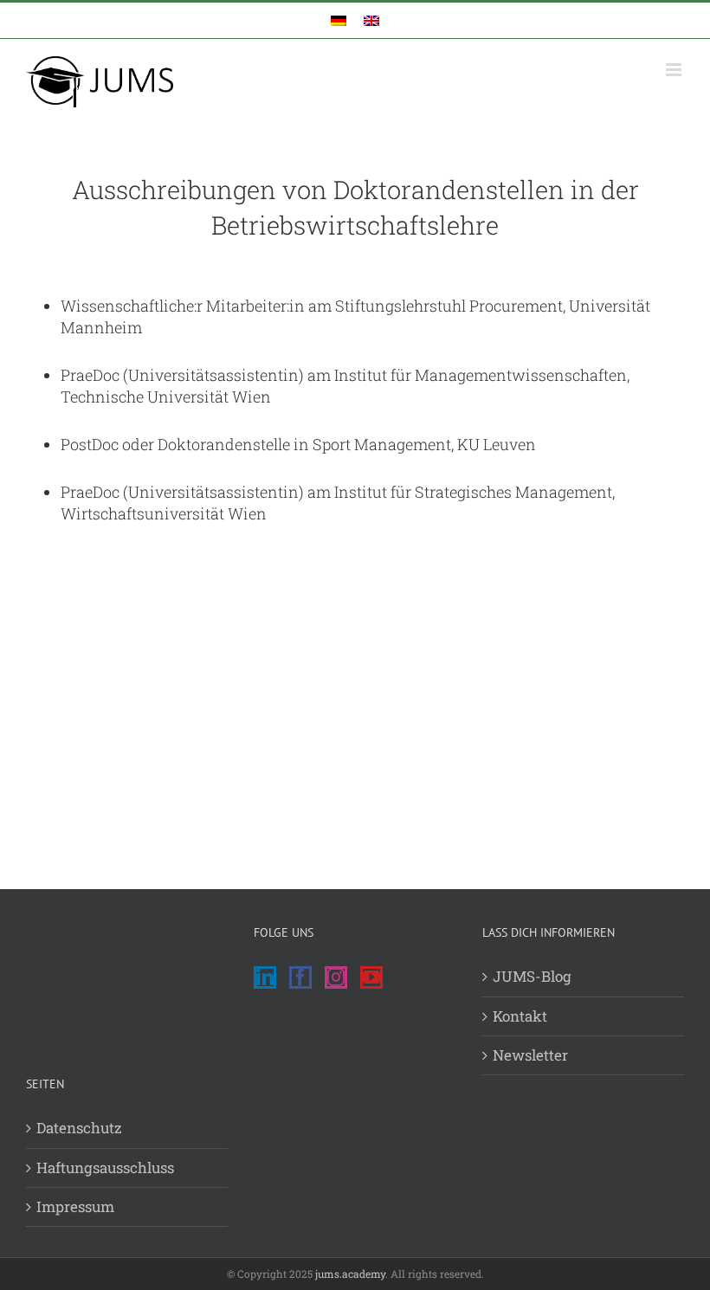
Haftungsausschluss (105, 1167)
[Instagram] (336, 977)
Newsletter (530, 1055)
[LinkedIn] (265, 977)
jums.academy (350, 1273)
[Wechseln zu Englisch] (371, 20)
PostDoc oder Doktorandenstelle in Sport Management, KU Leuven (298, 444)
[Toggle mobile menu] (675, 70)
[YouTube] (371, 977)
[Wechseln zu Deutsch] (338, 20)
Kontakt (520, 1016)
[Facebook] (300, 977)
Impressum (75, 1206)
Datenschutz (79, 1128)
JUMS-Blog (532, 976)
